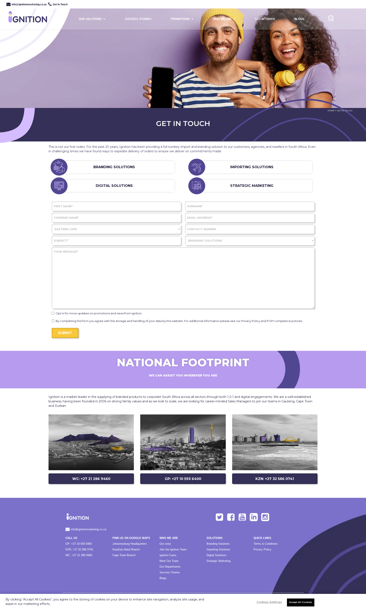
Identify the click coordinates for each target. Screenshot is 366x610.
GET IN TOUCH (344, 110)
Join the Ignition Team (173, 549)
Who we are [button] (222, 19)
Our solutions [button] (90, 19)
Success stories (138, 19)
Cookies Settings (269, 602)
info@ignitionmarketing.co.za (29, 4)
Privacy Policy (262, 549)
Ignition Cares (167, 555)
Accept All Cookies (300, 602)
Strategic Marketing (218, 560)
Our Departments (169, 566)
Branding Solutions (218, 543)
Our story (165, 543)
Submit (65, 333)
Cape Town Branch (124, 555)
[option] (183, 54)
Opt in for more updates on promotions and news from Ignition (99, 313)
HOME (330, 110)
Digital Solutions (216, 555)
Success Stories (169, 572)
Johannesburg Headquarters (129, 543)
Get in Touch (265, 19)
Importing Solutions (218, 549)
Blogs (299, 19)
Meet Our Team (169, 560)
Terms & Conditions (266, 543)
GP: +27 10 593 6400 (183, 479)
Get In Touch (60, 4)
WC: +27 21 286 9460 (91, 479)
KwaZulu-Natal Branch (126, 549)
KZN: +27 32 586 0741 (274, 479)
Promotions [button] (180, 19)
